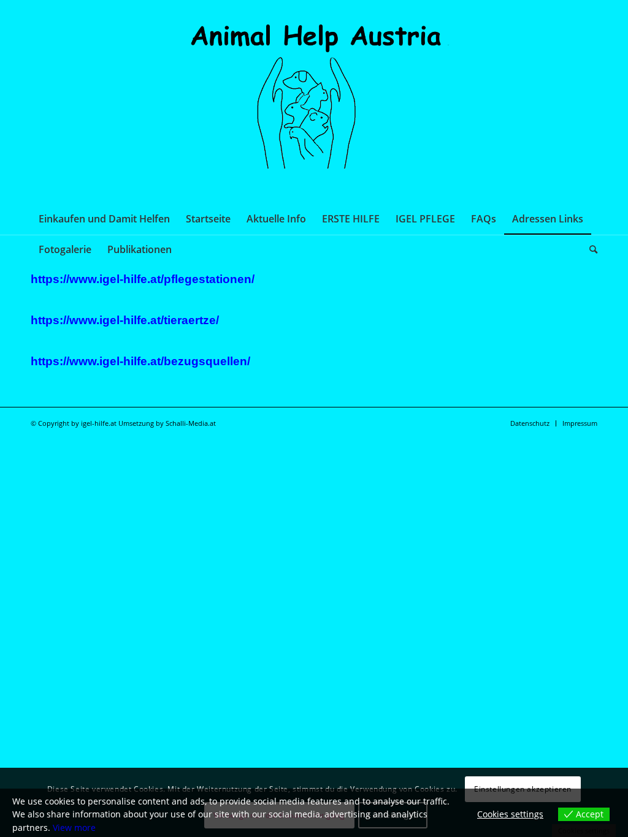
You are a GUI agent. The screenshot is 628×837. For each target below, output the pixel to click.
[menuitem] (104, 218)
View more (74, 827)
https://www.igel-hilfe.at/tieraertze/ (125, 320)
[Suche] (589, 249)
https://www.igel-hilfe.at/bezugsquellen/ (140, 361)
